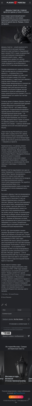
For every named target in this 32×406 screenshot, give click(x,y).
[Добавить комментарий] (29, 399)
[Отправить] (29, 336)
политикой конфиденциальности (21, 327)
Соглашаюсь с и (16, 328)
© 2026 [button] (16, 400)
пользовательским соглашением (13, 329)
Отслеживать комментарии (18, 324)
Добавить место (16, 397)
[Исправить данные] (2, 304)
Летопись (5, 294)
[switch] (29, 324)
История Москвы (13, 294)
